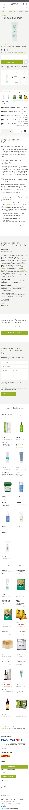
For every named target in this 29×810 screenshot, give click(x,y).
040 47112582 (14, 766)
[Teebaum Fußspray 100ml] (9, 97)
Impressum (18, 803)
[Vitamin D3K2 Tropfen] (7, 674)
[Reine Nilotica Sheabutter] (7, 644)
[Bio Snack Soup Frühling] (20, 97)
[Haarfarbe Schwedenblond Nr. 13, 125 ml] (26, 97)
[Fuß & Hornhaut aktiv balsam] (21, 457)
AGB (14, 801)
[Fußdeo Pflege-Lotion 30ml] (21, 487)
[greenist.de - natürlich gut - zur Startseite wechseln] (15, 4)
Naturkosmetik (10, 204)
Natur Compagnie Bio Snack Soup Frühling (12, 119)
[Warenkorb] (26, 4)
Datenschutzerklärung (7, 803)
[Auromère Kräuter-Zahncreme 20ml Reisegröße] (21, 674)
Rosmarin (21, 271)
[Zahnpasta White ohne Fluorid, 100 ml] (21, 644)
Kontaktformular (5, 772)
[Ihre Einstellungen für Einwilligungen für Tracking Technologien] (10, 808)
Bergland (3, 15)
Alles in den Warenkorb (20, 101)
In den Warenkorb (12, 62)
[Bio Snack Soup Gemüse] (14, 97)
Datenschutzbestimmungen (19, 388)
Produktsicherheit (6, 801)
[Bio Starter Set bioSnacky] (21, 704)
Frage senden (8, 394)
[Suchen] (26, 7)
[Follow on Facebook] (2, 780)
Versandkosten (4, 728)
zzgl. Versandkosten (19, 52)
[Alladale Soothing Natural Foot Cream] (7, 457)
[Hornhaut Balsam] (7, 547)
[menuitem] (23, 4)
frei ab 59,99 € (19, 1)
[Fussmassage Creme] (21, 517)
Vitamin (3, 268)
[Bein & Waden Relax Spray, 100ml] (7, 517)
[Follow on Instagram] (7, 780)
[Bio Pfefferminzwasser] (21, 427)
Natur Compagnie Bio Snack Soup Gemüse (12, 115)
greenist (3, 202)
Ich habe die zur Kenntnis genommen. (14, 388)
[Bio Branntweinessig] (7, 704)
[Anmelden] (23, 4)
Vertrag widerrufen (8, 776)
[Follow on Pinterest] (4, 780)
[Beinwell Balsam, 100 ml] (7, 487)
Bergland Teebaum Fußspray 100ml (12, 111)
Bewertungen (20, 131)
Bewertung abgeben (14, 332)
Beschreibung (7, 131)
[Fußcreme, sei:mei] (7, 427)
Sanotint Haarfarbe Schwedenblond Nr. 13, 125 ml (12, 123)
